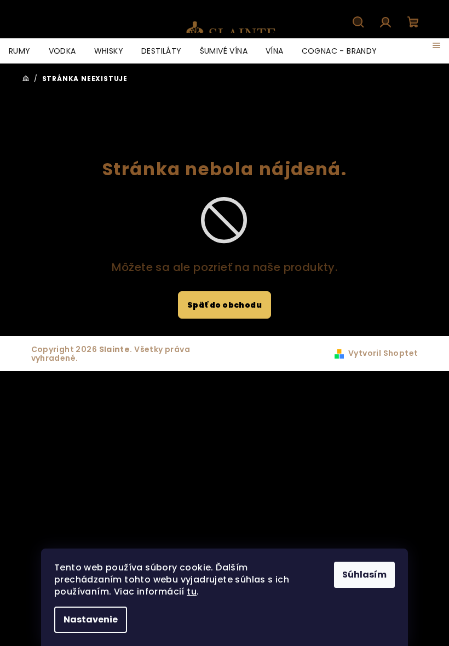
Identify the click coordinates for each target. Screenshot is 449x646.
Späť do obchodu (224, 304)
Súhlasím (364, 574)
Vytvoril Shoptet (383, 353)
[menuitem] (19, 51)
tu (192, 591)
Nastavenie (91, 619)
